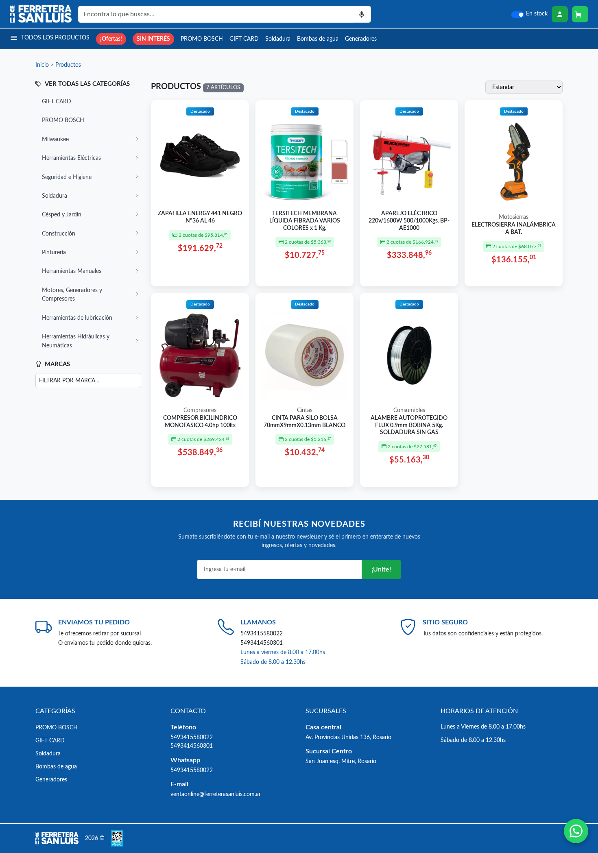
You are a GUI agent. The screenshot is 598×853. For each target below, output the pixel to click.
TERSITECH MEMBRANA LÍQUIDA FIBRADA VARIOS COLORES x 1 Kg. (304, 221)
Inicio (42, 65)
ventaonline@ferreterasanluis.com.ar (215, 794)
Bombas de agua (317, 39)
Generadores (361, 39)
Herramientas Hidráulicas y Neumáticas (75, 341)
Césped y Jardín (61, 215)
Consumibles (409, 410)
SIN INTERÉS (153, 39)
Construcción (58, 234)
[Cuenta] (560, 14)
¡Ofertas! (111, 39)
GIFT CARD (244, 39)
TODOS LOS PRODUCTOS (55, 38)
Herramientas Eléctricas (71, 158)
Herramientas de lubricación (77, 318)
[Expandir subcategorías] (136, 139)
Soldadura (277, 39)
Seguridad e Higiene (67, 177)
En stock (537, 14)
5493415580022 (261, 633)
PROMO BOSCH (202, 39)
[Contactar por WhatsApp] (576, 831)
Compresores (199, 410)
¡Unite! (381, 569)
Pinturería (54, 252)
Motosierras (513, 217)
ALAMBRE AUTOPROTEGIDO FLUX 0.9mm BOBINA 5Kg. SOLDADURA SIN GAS (409, 425)
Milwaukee (55, 139)
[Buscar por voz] (362, 14)
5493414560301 (261, 643)
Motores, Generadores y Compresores (72, 294)
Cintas (304, 410)
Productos (68, 65)
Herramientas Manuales (71, 271)
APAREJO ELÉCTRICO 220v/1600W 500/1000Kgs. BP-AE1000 (409, 221)
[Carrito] (580, 14)
